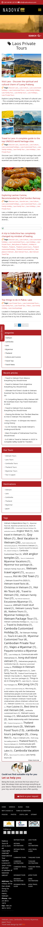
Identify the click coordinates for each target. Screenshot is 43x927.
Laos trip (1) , (27, 681)
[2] (26, 325)
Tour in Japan (10, 475)
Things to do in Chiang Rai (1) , (21, 679)
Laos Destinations (33, 844)
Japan (7, 508)
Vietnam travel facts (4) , (17, 583)
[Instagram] (25, 832)
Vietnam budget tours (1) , (20, 670)
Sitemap (34, 814)
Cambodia (9, 341)
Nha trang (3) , (30, 688)
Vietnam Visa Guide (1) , (14, 676)
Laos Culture (24, 88)
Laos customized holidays (10, 147)
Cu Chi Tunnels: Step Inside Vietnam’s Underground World (19, 428)
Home (4, 807)
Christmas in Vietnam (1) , (18, 587)
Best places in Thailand (19, 244)
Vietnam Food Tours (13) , (19, 728)
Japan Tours (32, 875)
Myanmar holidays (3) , (17, 615)
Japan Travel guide (32, 885)
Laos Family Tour (7, 93)
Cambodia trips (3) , (12, 664)
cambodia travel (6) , (10, 531)
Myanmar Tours (11, 471)
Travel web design (9, 924)
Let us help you (11, 777)
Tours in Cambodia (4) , (27, 558)
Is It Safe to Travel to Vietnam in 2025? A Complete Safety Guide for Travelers (20, 440)
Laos (7, 345)
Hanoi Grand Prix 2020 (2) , (17, 755)
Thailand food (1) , (28, 740)
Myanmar (9, 349)
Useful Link (23, 814)
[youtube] (13, 832)
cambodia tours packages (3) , (21, 732)
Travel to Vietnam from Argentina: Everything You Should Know (18, 385)
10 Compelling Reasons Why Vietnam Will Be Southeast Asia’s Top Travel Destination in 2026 (21, 401)
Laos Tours (9, 460)
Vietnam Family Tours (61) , (15, 569)
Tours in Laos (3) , (18, 636)
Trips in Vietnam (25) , (22, 738)
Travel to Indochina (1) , (20, 624)
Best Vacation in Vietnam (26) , (21, 540)
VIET (22, 924)
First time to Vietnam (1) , (28, 545)
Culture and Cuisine (13, 357)
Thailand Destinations (33, 862)
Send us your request (29, 796)
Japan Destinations (33, 880)
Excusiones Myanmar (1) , (18, 601)
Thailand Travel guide (34, 868)
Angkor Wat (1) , (25, 530)
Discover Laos (13, 88)
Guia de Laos (24, 145)
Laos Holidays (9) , (15, 654)
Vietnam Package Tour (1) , (21, 618)
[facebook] (4, 832)
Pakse (29, 306)
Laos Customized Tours (17, 90)
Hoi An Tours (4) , (21, 589)
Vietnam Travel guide (19, 850)
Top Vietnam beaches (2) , (22, 598)
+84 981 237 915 (12, 2)
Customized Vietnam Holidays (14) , (26, 528)
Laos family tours (20, 93)
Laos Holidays (32, 93)
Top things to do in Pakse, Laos (17, 299)
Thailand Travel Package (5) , (27, 673)
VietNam (8, 338)
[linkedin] (17, 832)
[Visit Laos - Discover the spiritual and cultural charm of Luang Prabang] (21, 65)
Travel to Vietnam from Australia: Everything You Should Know (17, 409)
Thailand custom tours (24, 247)
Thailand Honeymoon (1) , (15, 723)
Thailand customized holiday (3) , (15, 689)
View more (32, 760)
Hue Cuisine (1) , (15, 706)
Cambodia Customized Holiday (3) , (18, 630)
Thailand (12, 247)
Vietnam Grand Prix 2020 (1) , (18, 580)
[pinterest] (21, 832)
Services (12, 807)
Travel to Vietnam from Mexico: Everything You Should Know (17, 379)
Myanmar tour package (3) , (18, 564)
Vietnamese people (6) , (28, 661)
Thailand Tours (11, 467)
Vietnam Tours (10, 456)
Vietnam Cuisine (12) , (16, 703)
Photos (13, 814)
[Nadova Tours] (14, 9)
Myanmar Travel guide (20, 885)
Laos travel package (15, 308)
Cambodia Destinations (19, 862)
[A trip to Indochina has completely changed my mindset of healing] (21, 228)
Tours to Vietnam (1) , (11, 744)
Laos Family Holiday (33, 90)
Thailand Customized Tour (25, 249)
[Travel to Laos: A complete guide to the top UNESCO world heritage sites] (21, 122)
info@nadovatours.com (28, 2)
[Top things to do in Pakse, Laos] (21, 284)
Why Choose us (7, 811)
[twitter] (8, 832)
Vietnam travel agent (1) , (20, 570)
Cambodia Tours (11, 463)
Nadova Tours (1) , (18, 611)
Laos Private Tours (8, 95)
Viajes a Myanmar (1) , (23, 647)
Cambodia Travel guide (20, 868)
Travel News (10, 364)
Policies (5, 814)
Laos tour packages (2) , (20, 678)
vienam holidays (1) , (13, 551)
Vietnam (8, 490)
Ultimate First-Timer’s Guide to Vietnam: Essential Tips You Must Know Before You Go (20, 393)
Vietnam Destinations (19, 844)
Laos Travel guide (32, 850)
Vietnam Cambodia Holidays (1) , (17, 622)
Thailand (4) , (8, 605)
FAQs (27, 807)
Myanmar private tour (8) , (20, 526)
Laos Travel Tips (20, 306)
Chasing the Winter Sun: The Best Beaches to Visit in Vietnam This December (21, 415)
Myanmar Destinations (19, 880)
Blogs (20, 807)
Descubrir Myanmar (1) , (11, 548)
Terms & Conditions (23, 811)
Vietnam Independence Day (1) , (17, 523)
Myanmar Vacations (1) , (17, 561)
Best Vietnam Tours (21, 252)
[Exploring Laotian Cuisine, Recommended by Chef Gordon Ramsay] (21, 179)
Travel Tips (9, 361)
